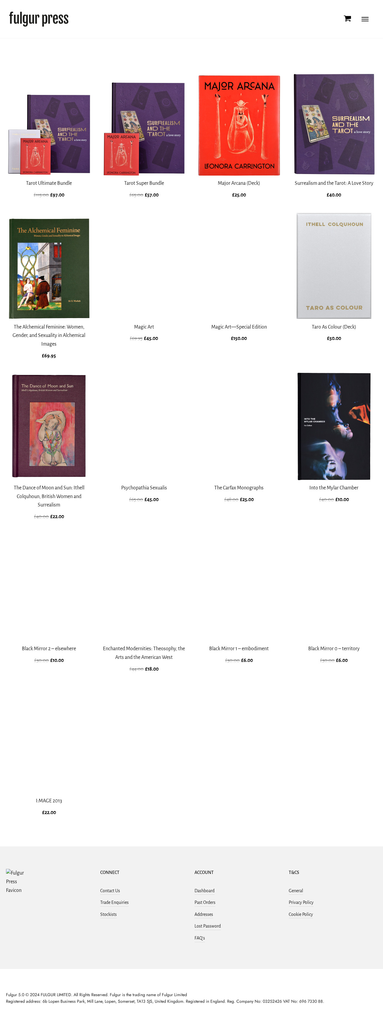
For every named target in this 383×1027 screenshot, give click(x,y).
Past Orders (204, 902)
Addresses (203, 914)
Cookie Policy (301, 914)
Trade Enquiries (114, 902)
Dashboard (204, 890)
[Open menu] (365, 19)
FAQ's (199, 938)
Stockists (108, 914)
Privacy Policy (301, 902)
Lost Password (207, 926)
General (296, 890)
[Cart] (347, 19)
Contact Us (110, 890)
